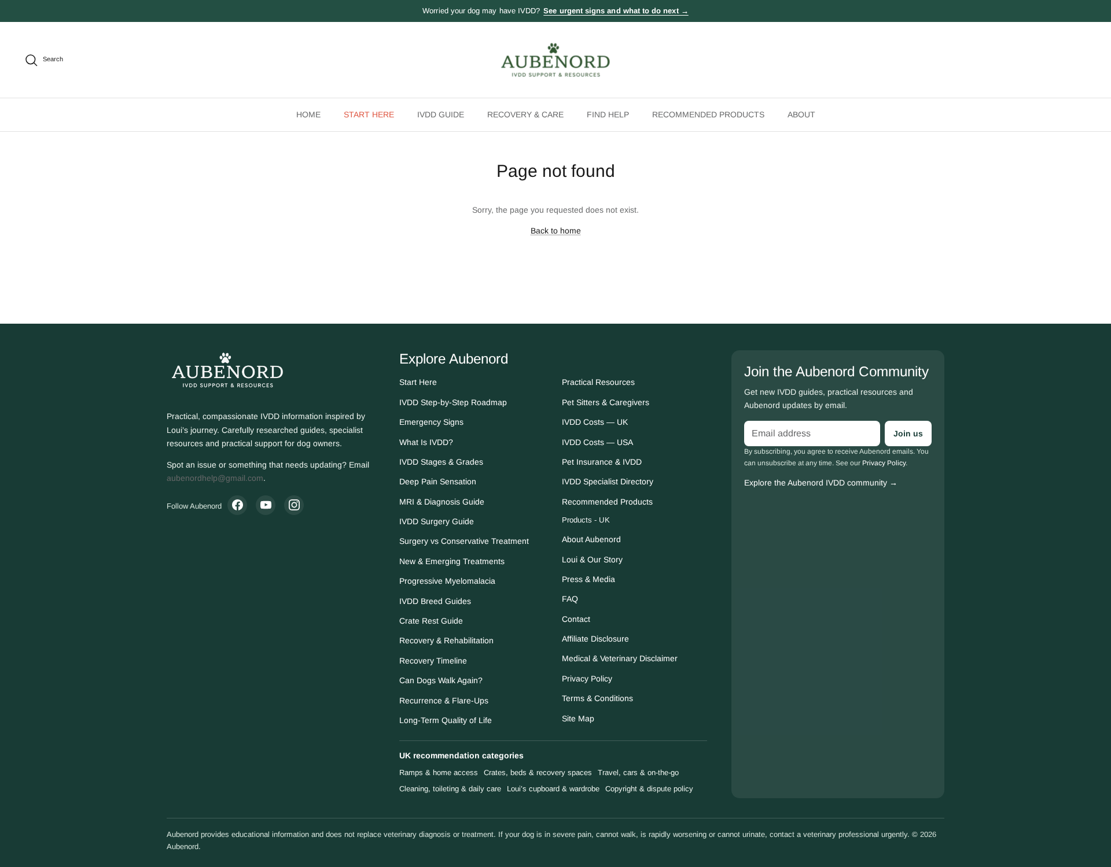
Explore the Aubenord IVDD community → (820, 482)
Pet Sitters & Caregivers (605, 402)
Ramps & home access (438, 772)
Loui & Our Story (592, 559)
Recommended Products (607, 501)
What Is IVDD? (426, 442)
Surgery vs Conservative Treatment (464, 541)
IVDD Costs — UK (595, 422)
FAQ (570, 598)
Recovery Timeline (433, 660)
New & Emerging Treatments (452, 561)
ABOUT (801, 114)
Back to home (556, 230)
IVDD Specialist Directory (607, 481)
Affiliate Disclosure (595, 638)
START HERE (369, 114)
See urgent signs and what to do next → (615, 10)
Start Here (418, 382)
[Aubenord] (555, 59)
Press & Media (588, 579)
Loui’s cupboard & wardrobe (553, 788)
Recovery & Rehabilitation (446, 640)
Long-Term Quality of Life (445, 720)
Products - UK (586, 520)
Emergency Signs (431, 422)
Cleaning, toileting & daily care (450, 788)
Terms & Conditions (597, 698)
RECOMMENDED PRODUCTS (708, 114)
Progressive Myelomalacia (447, 581)
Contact (576, 619)
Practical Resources (598, 382)
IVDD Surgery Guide (436, 521)
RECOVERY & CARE (525, 114)
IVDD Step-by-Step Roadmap (453, 402)
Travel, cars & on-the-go (638, 772)
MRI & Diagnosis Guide (441, 501)
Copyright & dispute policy (649, 788)
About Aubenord (591, 539)
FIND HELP (608, 114)
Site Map (578, 718)
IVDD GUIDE (440, 114)
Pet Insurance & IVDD (602, 461)
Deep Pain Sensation (437, 481)
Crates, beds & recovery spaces (538, 772)
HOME (308, 114)
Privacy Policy (587, 678)
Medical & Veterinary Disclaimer (620, 658)
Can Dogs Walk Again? (441, 680)
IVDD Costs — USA (597, 442)
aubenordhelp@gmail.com (215, 478)
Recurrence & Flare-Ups (443, 700)
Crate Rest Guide (431, 620)
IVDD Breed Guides (435, 601)
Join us (908, 433)
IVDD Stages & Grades (441, 461)
